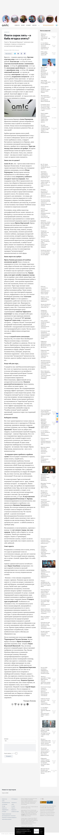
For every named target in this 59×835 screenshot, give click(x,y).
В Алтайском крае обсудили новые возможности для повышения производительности (46, 625)
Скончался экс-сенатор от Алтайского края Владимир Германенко (45, 477)
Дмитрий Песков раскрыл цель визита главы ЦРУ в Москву (46, 771)
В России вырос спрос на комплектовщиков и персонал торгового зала (46, 441)
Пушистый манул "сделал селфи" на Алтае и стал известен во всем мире (45, 183)
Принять (36, 831)
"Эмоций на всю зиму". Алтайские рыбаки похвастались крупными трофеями (45, 243)
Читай (22, 25)
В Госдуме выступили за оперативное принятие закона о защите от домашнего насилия (46, 193)
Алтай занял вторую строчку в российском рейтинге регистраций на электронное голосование (46, 691)
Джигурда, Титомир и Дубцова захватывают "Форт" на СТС (46, 485)
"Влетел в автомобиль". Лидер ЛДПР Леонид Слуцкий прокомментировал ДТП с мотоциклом (46, 680)
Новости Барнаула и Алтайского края (15, 809)
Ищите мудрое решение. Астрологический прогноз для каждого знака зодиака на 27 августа (45, 118)
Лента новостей (45, 30)
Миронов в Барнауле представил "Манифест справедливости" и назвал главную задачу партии (45, 423)
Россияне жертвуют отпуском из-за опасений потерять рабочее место (46, 541)
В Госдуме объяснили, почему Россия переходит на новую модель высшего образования (45, 224)
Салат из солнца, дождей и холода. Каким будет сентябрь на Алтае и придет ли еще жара (45, 732)
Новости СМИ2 (5, 792)
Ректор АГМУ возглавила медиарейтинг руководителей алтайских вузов (45, 670)
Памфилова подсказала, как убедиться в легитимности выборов (45, 233)
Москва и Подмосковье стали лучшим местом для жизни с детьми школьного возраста (46, 742)
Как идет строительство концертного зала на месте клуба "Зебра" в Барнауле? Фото (45, 129)
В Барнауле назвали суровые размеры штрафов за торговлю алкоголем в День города (45, 762)
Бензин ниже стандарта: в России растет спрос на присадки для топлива (45, 493)
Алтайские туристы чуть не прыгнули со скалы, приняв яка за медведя (46, 252)
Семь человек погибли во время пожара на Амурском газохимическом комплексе (45, 324)
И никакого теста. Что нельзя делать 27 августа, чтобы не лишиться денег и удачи (45, 107)
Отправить (8, 756)
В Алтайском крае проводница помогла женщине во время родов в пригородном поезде (45, 334)
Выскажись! (9, 53)
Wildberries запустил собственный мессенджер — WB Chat (45, 36)
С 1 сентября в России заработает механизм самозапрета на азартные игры (45, 45)
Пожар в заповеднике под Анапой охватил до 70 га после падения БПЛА (46, 583)
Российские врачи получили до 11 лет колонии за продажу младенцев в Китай (46, 202)
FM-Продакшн (14, 798)
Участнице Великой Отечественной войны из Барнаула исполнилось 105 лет (46, 413)
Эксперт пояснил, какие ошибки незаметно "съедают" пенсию (45, 633)
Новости (17, 25)
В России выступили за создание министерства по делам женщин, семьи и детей (45, 290)
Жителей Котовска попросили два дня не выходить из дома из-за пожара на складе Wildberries (45, 364)
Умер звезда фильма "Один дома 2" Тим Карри (46, 82)
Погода (3, 806)
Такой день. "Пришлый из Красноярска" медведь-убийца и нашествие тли (45, 174)
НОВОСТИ (6, 32)
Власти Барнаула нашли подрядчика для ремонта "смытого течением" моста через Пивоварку (46, 374)
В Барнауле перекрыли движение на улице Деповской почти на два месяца (46, 344)
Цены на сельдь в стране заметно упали (45, 618)
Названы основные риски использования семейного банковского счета (45, 459)
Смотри (34, 25)
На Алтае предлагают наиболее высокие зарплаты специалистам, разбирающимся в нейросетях (45, 573)
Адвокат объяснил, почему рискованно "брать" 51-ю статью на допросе (46, 611)
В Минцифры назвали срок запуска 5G (44, 53)
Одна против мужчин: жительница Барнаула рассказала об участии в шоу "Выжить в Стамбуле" (44, 72)
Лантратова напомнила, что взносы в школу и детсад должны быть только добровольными (45, 751)
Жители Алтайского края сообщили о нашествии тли (46, 306)
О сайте (13, 806)
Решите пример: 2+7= (9, 753)
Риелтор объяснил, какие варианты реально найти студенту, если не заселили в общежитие (45, 593)
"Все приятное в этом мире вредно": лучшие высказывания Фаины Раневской (46, 98)
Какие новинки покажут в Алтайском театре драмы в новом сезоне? (45, 89)
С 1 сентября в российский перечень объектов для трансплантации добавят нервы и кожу (45, 712)
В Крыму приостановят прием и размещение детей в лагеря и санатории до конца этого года (45, 213)
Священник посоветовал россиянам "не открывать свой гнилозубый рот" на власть (46, 314)
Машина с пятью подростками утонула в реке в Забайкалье (45, 299)
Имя (6, 740)
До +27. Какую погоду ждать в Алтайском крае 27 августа (45, 166)
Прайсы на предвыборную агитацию (5, 809)
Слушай (28, 25)
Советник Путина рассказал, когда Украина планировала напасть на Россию (45, 701)
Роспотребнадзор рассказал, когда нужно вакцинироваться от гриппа (45, 602)
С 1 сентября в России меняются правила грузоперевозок (45, 433)
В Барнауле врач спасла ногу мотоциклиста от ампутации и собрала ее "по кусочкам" (45, 354)
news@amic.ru (23, 814)
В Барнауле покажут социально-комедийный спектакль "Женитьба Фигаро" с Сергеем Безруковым (46, 551)
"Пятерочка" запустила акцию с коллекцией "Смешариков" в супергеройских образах (45, 503)
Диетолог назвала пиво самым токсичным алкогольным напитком (45, 450)
